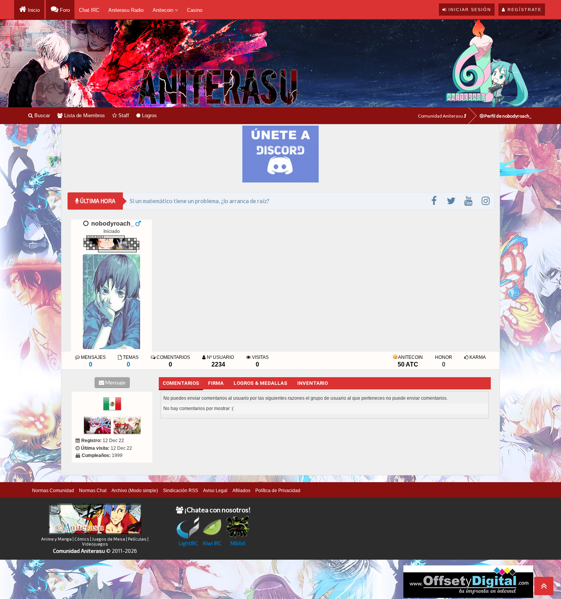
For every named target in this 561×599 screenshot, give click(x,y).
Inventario (312, 383)
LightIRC (188, 543)
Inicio (33, 10)
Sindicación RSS (180, 490)
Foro (64, 10)
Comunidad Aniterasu (441, 116)
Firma (216, 383)
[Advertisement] (306, 579)
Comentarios (181, 383)
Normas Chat (92, 490)
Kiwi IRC (212, 543)
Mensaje (115, 382)
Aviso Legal (215, 490)
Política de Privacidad (277, 490)
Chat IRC (89, 10)
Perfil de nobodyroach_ (507, 116)
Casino (194, 10)
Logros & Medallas (260, 383)
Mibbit (238, 543)
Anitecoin (164, 10)
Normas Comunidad (53, 490)
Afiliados (241, 490)
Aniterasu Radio (125, 10)
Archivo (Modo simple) (134, 490)
